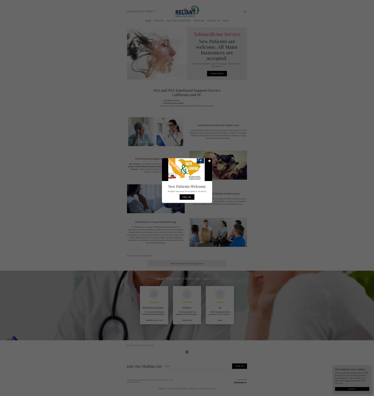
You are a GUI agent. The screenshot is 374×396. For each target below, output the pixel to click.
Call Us (187, 197)
